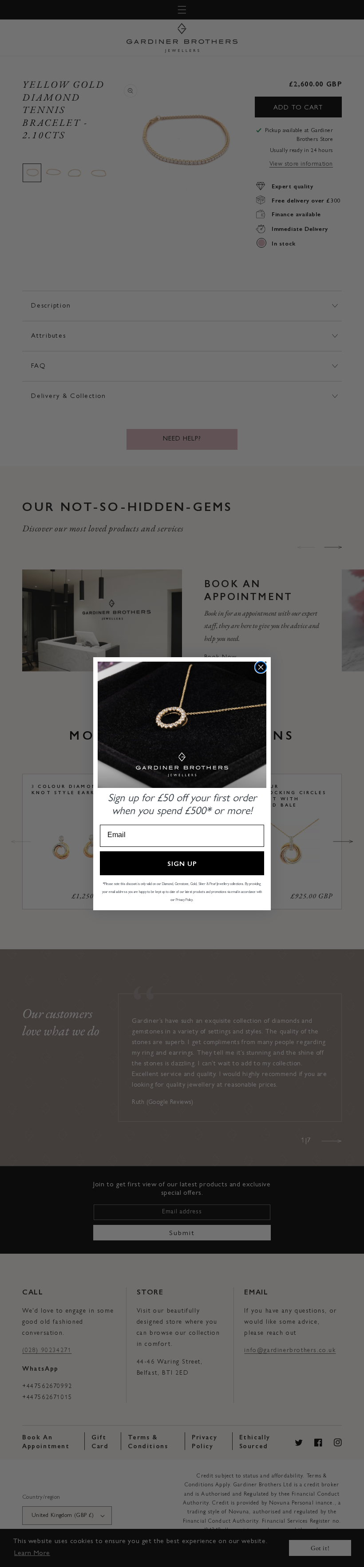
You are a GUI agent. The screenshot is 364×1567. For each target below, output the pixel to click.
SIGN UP (182, 863)
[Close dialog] (260, 667)
